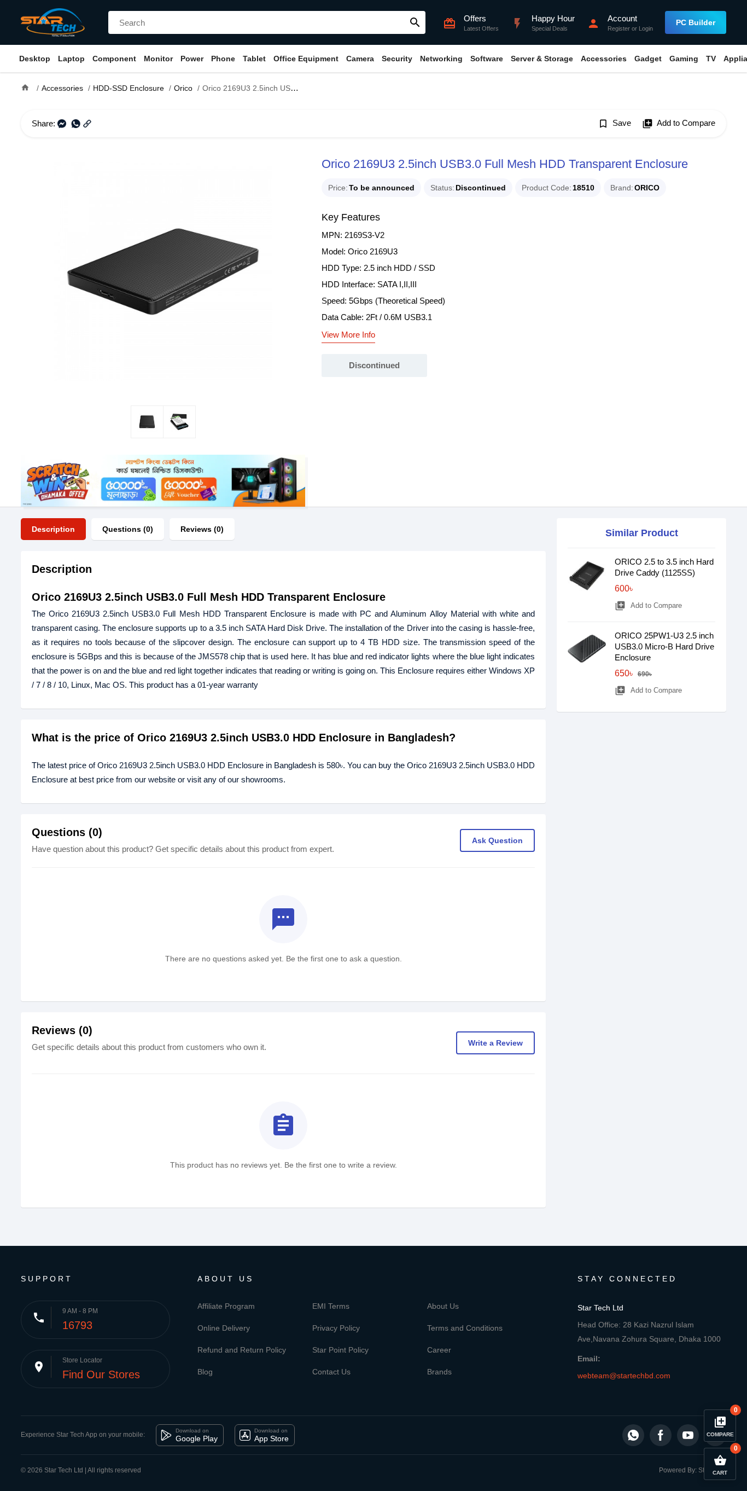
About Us (443, 1306)
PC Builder (695, 22)
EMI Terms (330, 1306)
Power (191, 58)
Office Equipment (306, 58)
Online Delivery (223, 1328)
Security (397, 58)
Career (439, 1349)
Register (619, 28)
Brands (439, 1371)
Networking (441, 58)
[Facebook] (661, 1435)
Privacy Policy (336, 1328)
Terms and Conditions (465, 1328)
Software (486, 58)
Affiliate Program (226, 1306)
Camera (360, 58)
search (415, 22)
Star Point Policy (340, 1349)
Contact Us (331, 1371)
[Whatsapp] (633, 1435)
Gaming (683, 58)
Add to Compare (678, 123)
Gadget (648, 58)
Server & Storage (542, 58)
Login (646, 28)
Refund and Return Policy (241, 1349)
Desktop (34, 58)
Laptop (71, 58)
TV (711, 58)
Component (114, 58)
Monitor (158, 58)
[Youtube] (688, 1435)
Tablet (254, 58)
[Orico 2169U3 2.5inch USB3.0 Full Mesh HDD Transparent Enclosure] (163, 271)
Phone (223, 58)
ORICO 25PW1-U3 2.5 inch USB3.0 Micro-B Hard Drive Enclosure (664, 646)
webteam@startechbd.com (623, 1375)
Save (614, 123)
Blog (205, 1371)
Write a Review (495, 1043)
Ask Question (497, 840)
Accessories (604, 58)
